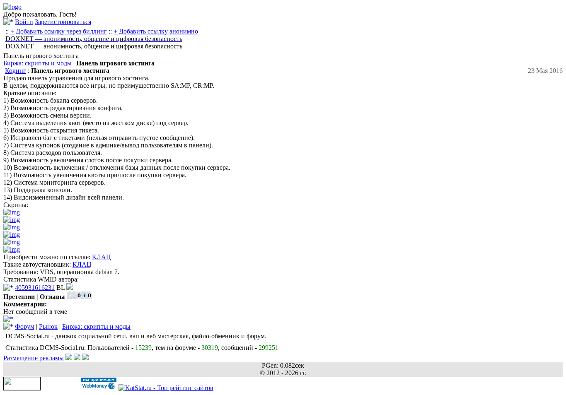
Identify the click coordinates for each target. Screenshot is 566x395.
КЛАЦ (101, 256)
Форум (24, 326)
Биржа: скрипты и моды (37, 63)
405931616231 (35, 287)
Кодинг (15, 70)
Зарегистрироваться (63, 21)
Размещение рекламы (33, 357)
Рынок (48, 326)
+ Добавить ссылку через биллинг (58, 31)
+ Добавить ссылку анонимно (156, 31)
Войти (24, 21)
